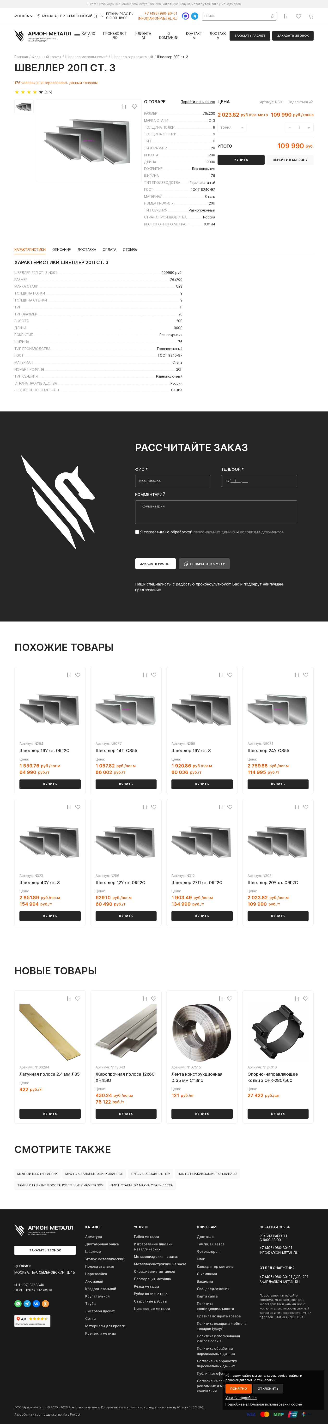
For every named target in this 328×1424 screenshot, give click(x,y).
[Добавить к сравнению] (124, 106)
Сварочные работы (150, 1301)
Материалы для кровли (105, 1326)
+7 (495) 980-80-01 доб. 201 (284, 1277)
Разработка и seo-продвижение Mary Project (47, 1414)
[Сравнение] (286, 16)
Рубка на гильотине (151, 1294)
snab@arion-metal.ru (280, 1282)
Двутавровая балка (102, 1244)
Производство (115, 36)
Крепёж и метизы (100, 1333)
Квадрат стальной (100, 1289)
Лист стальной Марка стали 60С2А (142, 1185)
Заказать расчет (250, 35)
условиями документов (262, 532)
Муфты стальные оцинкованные (94, 1174)
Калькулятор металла (215, 1266)
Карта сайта (207, 1296)
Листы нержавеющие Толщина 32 (207, 1174)
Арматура (93, 1237)
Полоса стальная (99, 1266)
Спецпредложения (213, 1289)
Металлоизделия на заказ (156, 1257)
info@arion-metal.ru (157, 18)
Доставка (218, 36)
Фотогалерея (208, 1251)
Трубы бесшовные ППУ (150, 1174)
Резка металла (146, 1286)
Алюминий (94, 1281)
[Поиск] (272, 16)
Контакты (194, 36)
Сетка (90, 1318)
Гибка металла (146, 1237)
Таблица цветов (211, 1244)
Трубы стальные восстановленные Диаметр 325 (60, 1185)
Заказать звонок (293, 35)
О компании (168, 36)
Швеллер (93, 1251)
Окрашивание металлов (154, 1271)
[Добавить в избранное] (134, 106)
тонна (225, 127)
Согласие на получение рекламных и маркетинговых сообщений (222, 1386)
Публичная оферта (213, 1373)
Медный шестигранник (37, 1174)
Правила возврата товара (219, 1316)
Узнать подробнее (241, 1398)
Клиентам (143, 36)
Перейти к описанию (198, 102)
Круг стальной (97, 1296)
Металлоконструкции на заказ (160, 1264)
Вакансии (205, 1281)
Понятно (238, 1388)
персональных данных (214, 532)
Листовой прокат (100, 1311)
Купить (50, 784)
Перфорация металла (152, 1279)
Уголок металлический (104, 1259)
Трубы (90, 1304)
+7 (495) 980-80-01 (161, 13)
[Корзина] (311, 16)
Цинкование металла (152, 1309)
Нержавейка (96, 1274)
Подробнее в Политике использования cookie (263, 1404)
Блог (201, 1259)
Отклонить (268, 1388)
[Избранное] (298, 16)
